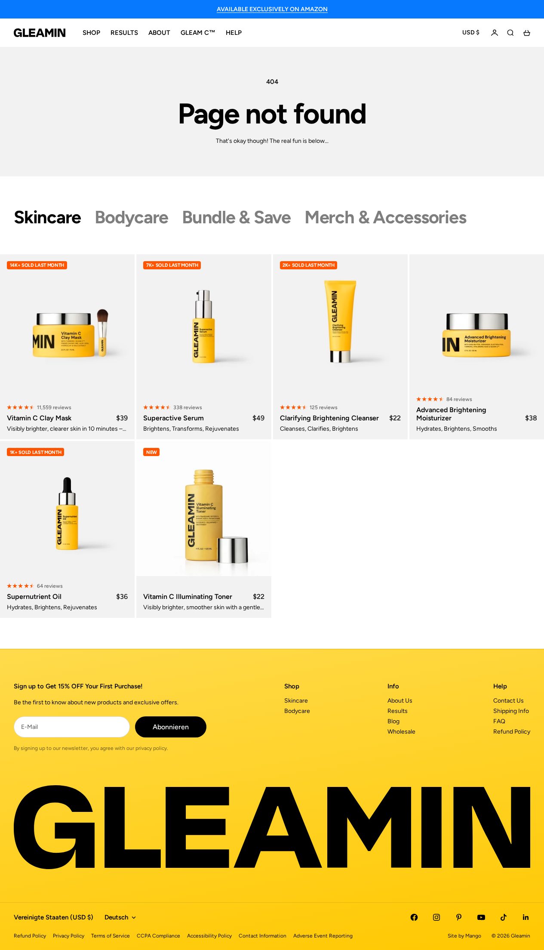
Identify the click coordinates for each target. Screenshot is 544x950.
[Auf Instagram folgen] (436, 917)
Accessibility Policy (209, 936)
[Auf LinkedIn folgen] (526, 917)
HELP (234, 33)
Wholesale (401, 731)
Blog (393, 721)
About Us (399, 700)
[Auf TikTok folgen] (503, 917)
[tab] (47, 217)
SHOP (91, 33)
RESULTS (124, 33)
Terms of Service (110, 936)
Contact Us (508, 700)
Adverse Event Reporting (323, 936)
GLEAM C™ (198, 33)
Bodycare (297, 711)
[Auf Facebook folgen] (414, 917)
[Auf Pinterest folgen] (459, 917)
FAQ (499, 721)
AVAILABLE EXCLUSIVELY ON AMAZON (272, 9)
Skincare (296, 700)
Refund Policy (511, 731)
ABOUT (159, 33)
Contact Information (262, 936)
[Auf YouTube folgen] (481, 917)
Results (397, 711)
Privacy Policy (68, 936)
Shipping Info (511, 711)
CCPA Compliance (158, 936)
